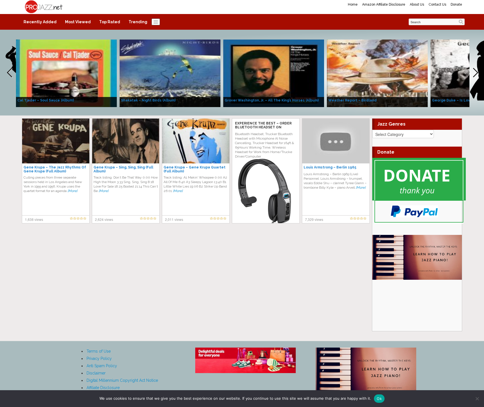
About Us (417, 4)
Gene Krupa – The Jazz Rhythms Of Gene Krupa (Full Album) (55, 169)
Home (353, 4)
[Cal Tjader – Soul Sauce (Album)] (66, 73)
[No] (477, 398)
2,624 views (104, 219)
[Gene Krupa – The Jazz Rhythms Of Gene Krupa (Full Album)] (55, 141)
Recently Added (40, 22)
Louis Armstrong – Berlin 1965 (330, 167)
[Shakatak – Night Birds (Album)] (170, 73)
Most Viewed (78, 22)
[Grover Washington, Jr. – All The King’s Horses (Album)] (273, 73)
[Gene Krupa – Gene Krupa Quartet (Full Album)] (195, 141)
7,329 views (314, 219)
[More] (72, 191)
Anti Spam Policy (102, 366)
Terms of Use (99, 351)
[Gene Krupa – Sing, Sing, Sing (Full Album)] (125, 141)
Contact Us (437, 4)
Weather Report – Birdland (352, 100)
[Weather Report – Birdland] (377, 73)
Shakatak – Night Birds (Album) (148, 100)
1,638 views (34, 219)
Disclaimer (96, 373)
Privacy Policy (99, 358)
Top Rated (109, 22)
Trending (138, 22)
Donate (456, 4)
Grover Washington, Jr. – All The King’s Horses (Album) (272, 100)
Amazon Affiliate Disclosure (383, 4)
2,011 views (174, 219)
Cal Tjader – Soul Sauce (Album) (45, 100)
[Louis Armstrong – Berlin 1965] (335, 141)
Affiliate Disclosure (103, 387)
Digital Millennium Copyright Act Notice (122, 380)
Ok (379, 398)
